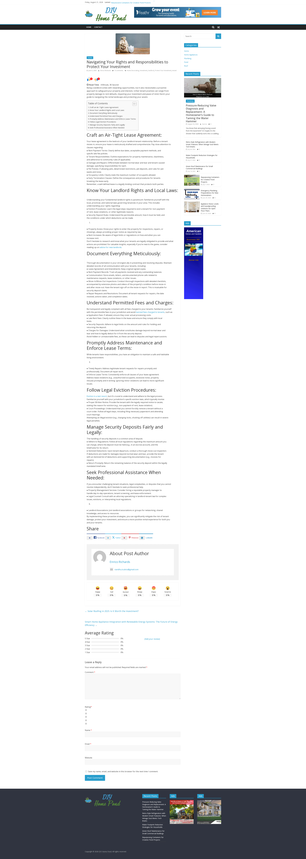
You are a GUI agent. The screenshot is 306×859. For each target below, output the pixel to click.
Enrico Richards (105, 70)
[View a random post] (218, 27)
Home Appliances (191, 55)
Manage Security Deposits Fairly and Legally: (107, 125)
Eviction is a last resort (97, 396)
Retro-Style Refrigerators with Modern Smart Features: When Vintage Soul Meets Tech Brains (202, 144)
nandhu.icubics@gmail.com (126, 569)
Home (88, 27)
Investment (143, 70)
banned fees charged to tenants (150, 312)
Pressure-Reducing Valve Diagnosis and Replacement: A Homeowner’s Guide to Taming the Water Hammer (201, 113)
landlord (151, 70)
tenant (174, 70)
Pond (186, 62)
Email (88, 744)
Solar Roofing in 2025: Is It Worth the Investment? (112, 611)
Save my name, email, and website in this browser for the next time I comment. (123, 771)
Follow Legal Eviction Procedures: (103, 122)
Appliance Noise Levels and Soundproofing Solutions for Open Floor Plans (210, 207)
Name (88, 730)
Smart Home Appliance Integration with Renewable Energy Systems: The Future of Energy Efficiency (131, 623)
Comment (90, 672)
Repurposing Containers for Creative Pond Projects (210, 179)
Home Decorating (133, 70)
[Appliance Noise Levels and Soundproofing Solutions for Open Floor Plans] (192, 203)
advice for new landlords (111, 247)
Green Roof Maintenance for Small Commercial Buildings (133, 2)
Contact (98, 27)
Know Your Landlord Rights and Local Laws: (107, 110)
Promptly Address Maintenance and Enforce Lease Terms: (113, 119)
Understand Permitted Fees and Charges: (106, 116)
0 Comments (118, 70)
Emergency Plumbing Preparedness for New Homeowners (209, 192)
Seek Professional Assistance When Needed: (107, 128)
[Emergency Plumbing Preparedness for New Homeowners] (192, 189)
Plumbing (187, 58)
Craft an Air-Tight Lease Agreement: (104, 107)
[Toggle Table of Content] (133, 104)
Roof (186, 66)
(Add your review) (152, 639)
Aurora (204, 124)
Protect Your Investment (163, 70)
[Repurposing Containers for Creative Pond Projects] (192, 176)
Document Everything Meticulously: (103, 113)
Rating (88, 707)
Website (88, 757)
